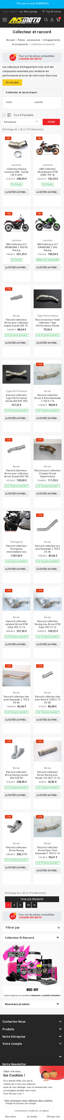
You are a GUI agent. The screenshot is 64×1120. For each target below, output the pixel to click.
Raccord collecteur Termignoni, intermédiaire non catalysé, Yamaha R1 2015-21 (16, 552)
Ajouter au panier (16, 192)
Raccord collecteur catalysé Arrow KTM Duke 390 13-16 (16, 624)
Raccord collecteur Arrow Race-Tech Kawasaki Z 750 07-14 (47, 850)
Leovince (16, 165)
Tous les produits (32, 899)
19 (28, 905)
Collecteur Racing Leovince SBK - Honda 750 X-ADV (16, 172)
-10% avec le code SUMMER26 (32, 3)
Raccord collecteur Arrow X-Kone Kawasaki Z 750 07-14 (47, 398)
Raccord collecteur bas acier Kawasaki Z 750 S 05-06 (16, 699)
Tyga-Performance (47, 315)
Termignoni (16, 542)
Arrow (16, 315)
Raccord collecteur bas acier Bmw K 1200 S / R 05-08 (48, 699)
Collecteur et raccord (19, 937)
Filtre (51, 122)
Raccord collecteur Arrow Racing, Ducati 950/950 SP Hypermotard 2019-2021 (16, 778)
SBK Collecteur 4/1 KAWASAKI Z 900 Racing (47, 247)
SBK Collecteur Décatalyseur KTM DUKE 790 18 (48, 172)
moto (9, 102)
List (9, 115)
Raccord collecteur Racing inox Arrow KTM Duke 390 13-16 (48, 624)
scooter (39, 102)
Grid (4, 115)
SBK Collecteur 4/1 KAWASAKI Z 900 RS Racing (16, 247)
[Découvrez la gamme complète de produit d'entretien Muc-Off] (32, 971)
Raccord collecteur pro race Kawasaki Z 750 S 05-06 (47, 549)
